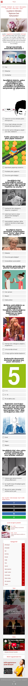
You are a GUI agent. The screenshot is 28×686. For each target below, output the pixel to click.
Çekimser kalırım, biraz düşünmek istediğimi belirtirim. (12, 215)
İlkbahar (7, 71)
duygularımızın (9, 34)
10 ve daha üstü (10, 399)
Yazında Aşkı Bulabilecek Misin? (14, 627)
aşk (3, 498)
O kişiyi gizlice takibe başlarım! (15, 353)
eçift (20, 498)
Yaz (6, 67)
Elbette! (7, 253)
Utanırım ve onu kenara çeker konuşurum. (14, 119)
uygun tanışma (6, 499)
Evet (6, 437)
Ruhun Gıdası (16, 8)
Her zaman (8, 292)
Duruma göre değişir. (12, 175)
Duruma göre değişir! (12, 257)
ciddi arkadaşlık (13, 498)
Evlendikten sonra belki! (12, 261)
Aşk (13, 7)
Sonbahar (8, 75)
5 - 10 (6, 395)
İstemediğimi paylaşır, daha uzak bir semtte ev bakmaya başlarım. (14, 223)
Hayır (6, 441)
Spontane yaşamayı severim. (14, 167)
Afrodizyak (3, 7)
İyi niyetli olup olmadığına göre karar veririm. (15, 484)
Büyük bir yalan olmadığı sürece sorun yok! (13, 490)
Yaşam (21, 8)
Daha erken (9, 300)
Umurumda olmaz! (11, 349)
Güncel (17, 7)
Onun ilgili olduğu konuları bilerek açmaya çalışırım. (13, 125)
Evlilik (14, 526)
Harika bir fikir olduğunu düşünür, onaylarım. (13, 209)
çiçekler (7, 498)
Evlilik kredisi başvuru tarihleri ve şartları (14, 612)
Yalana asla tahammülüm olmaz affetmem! (13, 479)
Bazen (7, 296)
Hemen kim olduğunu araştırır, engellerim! (15, 344)
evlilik (23, 498)
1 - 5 (6, 391)
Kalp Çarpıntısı (22, 7)
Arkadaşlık (9, 7)
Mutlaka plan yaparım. (12, 171)
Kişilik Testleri (8, 8)
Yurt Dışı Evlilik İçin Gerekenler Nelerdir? (14, 597)
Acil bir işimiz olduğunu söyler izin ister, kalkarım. (14, 130)
